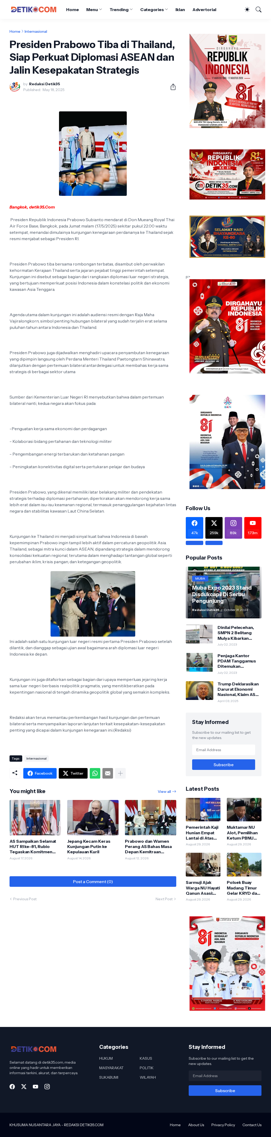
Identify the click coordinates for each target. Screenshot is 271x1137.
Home (72, 9)
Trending (119, 9)
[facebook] (12, 1086)
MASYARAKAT (111, 1067)
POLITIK (146, 1067)
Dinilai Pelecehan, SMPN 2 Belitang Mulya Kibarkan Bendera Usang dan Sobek (238, 633)
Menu (92, 9)
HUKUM (106, 1058)
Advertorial (204, 9)
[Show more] (120, 773)
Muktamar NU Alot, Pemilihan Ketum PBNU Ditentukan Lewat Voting (242, 833)
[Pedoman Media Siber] (214, 543)
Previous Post (25, 899)
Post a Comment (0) (93, 881)
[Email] (107, 773)
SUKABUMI (108, 1077)
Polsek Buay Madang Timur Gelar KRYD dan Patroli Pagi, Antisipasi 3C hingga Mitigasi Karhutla (243, 888)
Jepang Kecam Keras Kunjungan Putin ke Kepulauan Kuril (88, 846)
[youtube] (35, 1086)
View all (164, 791)
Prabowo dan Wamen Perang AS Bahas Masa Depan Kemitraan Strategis (148, 846)
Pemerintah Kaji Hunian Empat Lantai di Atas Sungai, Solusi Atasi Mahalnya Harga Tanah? (202, 833)
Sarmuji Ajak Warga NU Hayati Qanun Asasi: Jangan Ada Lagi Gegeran (203, 888)
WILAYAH (148, 1077)
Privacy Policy (223, 1124)
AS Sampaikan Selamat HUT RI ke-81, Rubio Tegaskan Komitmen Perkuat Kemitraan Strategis (33, 846)
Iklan (180, 9)
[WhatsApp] (95, 773)
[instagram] (47, 1086)
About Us (196, 1124)
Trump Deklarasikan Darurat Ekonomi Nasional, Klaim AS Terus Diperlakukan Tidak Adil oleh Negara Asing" (238, 689)
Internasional (36, 31)
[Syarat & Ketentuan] (194, 543)
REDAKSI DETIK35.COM (83, 1124)
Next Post (164, 899)
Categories (152, 9)
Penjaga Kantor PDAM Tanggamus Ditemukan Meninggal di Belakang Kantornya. (239, 661)
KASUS (146, 1058)
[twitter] (23, 1086)
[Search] (256, 9)
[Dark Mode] (244, 9)
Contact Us (251, 1124)
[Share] (171, 87)
